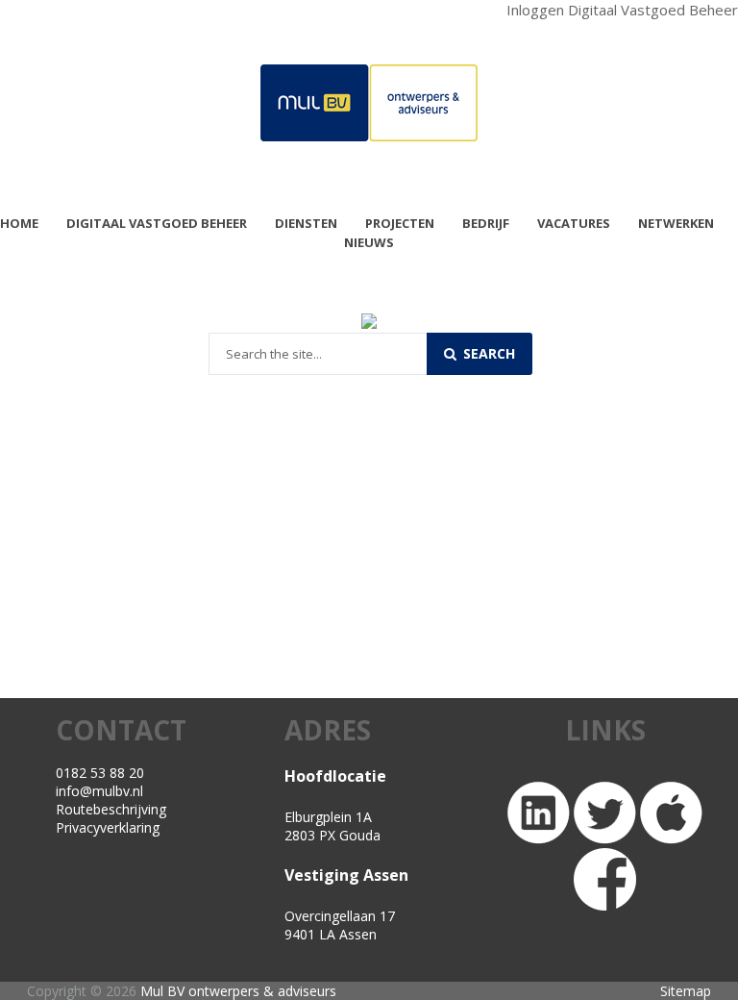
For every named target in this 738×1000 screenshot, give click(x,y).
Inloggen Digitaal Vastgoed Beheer (622, 9)
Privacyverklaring (108, 827)
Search (487, 353)
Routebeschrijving (111, 809)
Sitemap (685, 991)
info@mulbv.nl (99, 791)
